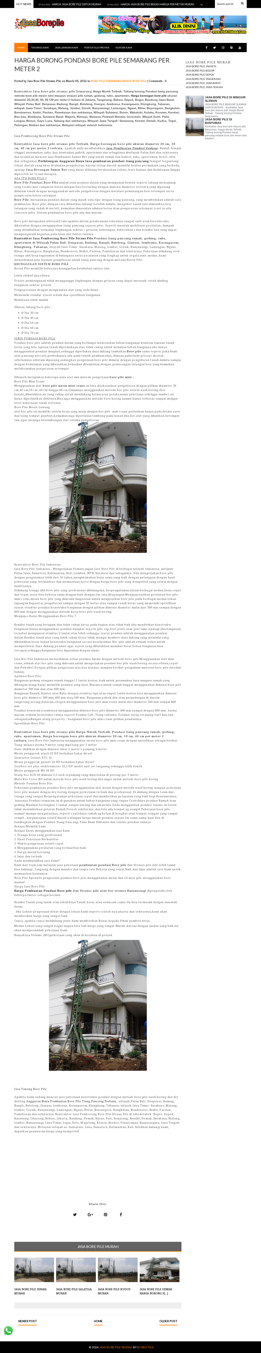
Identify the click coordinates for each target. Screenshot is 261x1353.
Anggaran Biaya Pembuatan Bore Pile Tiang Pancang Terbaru (71, 1101)
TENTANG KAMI (40, 47)
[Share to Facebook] (121, 1214)
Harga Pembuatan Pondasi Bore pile (43, 891)
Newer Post (27, 1321)
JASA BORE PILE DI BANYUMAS (218, 121)
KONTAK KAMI (124, 47)
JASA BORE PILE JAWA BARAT (203, 83)
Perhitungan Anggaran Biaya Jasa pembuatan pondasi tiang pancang (93, 161)
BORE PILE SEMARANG (106, 81)
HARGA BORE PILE (134, 81)
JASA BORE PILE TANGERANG (203, 79)
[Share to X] (75, 1214)
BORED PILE (145, 1347)
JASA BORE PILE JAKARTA (201, 66)
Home (21, 47)
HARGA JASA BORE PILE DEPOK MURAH (58, 4)
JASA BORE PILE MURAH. (116, 1347)
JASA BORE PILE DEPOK (200, 74)
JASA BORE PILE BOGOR (200, 70)
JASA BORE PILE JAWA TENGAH (204, 87)
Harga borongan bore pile (149, 95)
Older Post (168, 1321)
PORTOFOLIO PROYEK (96, 47)
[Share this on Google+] (90, 1214)
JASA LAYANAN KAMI (66, 47)
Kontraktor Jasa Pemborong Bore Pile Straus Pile (53, 238)
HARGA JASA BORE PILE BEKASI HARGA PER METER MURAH (139, 4)
